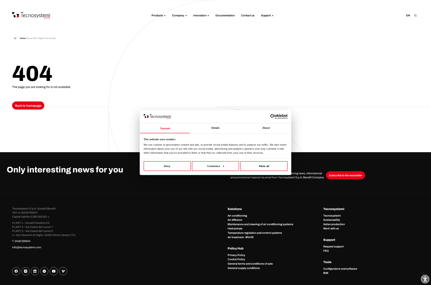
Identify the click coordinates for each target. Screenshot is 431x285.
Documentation (225, 15)
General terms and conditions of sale (250, 263)
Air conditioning (237, 215)
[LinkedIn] (35, 271)
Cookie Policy (236, 259)
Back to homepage (28, 105)
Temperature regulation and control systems (255, 232)
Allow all (264, 165)
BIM (325, 273)
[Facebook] (16, 271)
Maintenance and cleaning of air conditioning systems (260, 224)
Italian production (334, 224)
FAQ (326, 250)
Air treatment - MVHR (241, 237)
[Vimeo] (63, 271)
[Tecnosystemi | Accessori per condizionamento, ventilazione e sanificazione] (31, 15)
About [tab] (266, 127)
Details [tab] (215, 127)
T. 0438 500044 (21, 241)
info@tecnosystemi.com (26, 247)
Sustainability (331, 219)
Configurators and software (340, 268)
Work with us (331, 228)
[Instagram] (26, 271)
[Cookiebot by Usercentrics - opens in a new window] (273, 116)
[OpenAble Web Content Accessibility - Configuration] (425, 279)
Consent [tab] (165, 128)
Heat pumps (235, 228)
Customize (213, 165)
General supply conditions (244, 268)
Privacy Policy (236, 255)
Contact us (248, 15)
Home (22, 38)
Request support (333, 246)
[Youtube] (54, 271)
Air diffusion (235, 219)
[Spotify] (44, 271)
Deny (167, 165)
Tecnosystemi (332, 215)
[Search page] (415, 15)
